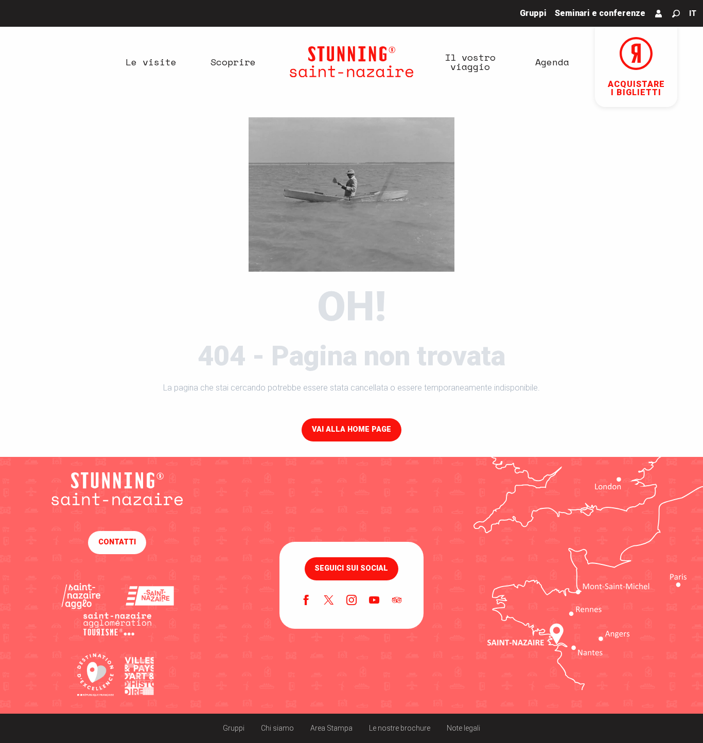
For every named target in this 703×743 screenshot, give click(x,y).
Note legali (463, 728)
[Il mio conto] (658, 13)
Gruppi (233, 728)
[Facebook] (306, 601)
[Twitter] (329, 601)
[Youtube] (374, 601)
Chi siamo (277, 728)
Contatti (117, 542)
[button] (676, 14)
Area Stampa (331, 728)
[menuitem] (151, 61)
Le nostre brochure (399, 728)
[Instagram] (351, 601)
